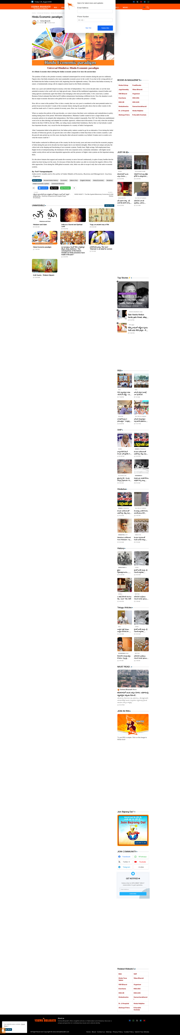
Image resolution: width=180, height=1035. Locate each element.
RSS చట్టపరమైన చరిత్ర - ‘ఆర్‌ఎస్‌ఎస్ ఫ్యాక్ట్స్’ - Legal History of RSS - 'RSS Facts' (124, 393)
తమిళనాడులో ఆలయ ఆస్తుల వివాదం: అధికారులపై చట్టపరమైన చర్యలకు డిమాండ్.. (123, 175)
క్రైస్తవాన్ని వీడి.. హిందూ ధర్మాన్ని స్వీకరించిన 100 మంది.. (124, 479)
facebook (126, 857)
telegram (126, 867)
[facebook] (133, 2)
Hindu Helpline (137, 111)
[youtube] (141, 2)
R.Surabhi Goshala (139, 115)
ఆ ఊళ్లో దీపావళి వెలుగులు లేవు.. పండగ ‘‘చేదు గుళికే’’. (124, 597)
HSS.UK (121, 102)
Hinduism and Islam (40, 224)
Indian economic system (41, 183)
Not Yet (88, 28)
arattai (141, 867)
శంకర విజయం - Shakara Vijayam (43, 275)
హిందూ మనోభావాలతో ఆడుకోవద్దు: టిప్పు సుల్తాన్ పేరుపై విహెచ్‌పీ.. (140, 452)
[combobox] (81, 20)
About (94, 1032)
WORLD (115, 7)
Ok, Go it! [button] (8, 1029)
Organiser (136, 94)
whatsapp (143, 857)
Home (34, 13)
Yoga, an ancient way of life (99, 224)
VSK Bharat (123, 94)
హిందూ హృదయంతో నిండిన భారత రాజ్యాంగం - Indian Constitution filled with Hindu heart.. (141, 538)
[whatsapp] (148, 2)
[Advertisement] (73, 300)
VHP (135, 974)
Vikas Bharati (137, 89)
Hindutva (109, 180)
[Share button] (74, 188)
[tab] (56, 7)
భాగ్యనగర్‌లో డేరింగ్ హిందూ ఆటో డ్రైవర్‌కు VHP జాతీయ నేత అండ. (124, 452)
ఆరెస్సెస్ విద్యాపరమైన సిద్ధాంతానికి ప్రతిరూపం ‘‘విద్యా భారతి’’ (140, 420)
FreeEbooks (136, 85)
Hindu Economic (98, 180)
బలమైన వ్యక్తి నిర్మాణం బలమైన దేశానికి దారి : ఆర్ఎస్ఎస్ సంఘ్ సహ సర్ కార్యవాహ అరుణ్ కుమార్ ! (124, 630)
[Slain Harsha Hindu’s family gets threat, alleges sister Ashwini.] (122, 314)
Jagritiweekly (124, 89)
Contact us (101, 1032)
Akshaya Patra (124, 115)
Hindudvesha (123, 106)
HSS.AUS (135, 102)
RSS (55, 7)
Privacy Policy (118, 1032)
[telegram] (144, 2)
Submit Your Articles (142, 1032)
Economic (64, 180)
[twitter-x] (137, 2)
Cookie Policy (129, 1032)
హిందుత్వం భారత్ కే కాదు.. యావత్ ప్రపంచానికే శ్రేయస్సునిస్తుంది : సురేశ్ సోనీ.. (141, 512)
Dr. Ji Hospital (124, 111)
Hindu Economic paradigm (42, 247)
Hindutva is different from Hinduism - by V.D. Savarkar (124, 538)
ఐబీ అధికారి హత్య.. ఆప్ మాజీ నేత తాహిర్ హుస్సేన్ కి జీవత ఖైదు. (124, 202)
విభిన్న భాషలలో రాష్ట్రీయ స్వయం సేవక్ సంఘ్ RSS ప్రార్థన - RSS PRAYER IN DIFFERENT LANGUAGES (138, 329)
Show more (109, 205)
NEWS (125, 7)
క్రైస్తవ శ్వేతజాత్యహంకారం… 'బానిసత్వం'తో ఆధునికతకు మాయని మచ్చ (124, 571)
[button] (144, 7)
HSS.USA (135, 98)
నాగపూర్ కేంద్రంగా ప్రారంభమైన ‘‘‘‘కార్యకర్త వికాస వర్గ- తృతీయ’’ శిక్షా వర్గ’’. (124, 420)
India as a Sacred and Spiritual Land (71, 225)
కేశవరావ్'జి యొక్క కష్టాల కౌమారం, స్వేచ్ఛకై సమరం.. (124, 657)
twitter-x (126, 862)
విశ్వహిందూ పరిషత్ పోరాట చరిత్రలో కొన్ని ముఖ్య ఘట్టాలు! (141, 479)
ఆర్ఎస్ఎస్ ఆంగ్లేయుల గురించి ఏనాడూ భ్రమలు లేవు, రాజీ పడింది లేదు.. (140, 597)
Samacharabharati (139, 106)
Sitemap (109, 1032)
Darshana (122, 98)
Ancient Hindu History (51, 180)
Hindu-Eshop (123, 85)
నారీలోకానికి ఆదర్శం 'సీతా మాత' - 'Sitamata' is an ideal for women (101, 248)
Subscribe (105, 28)
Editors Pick (74, 180)
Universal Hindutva (43, 13)
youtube (142, 862)
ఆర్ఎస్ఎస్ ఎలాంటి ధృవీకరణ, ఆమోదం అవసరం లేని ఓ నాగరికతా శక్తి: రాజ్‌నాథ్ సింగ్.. (141, 202)
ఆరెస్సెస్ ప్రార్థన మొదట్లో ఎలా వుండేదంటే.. (140, 393)
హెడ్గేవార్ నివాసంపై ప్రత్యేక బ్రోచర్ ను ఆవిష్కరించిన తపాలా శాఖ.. (141, 175)
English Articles (85, 180)
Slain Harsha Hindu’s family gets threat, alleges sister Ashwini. (138, 316)
